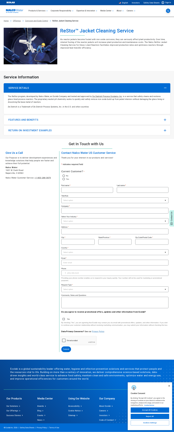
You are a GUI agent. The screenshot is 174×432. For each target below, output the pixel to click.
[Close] (169, 385)
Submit (66, 349)
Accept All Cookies (150, 410)
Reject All (150, 416)
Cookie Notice (149, 405)
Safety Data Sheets (151, 3)
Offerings (17, 21)
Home (6, 21)
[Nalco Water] (14, 11)
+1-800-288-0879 (43, 178)
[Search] (168, 11)
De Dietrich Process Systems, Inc (107, 96)
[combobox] (114, 200)
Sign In (168, 2)
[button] (166, 2)
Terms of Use (54, 428)
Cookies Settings (150, 423)
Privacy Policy (98, 331)
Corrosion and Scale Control (36, 21)
